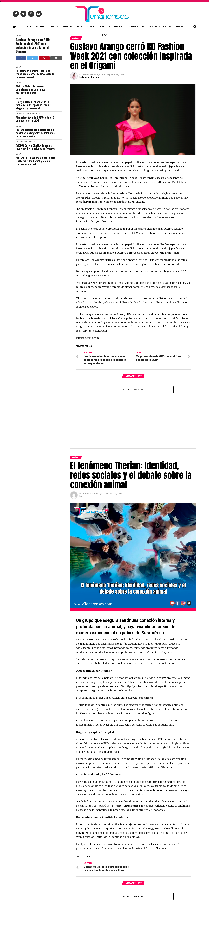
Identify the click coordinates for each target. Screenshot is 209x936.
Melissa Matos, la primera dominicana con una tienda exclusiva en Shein (30, 89)
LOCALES (19, 142)
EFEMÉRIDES (119, 26)
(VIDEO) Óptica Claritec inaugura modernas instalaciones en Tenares (35, 147)
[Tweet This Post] (32, 58)
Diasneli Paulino (90, 77)
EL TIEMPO (133, 26)
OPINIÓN (179, 26)
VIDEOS (32, 142)
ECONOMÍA (91, 26)
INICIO (29, 26)
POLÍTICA (167, 26)
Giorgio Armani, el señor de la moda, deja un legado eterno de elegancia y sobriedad (33, 105)
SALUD (79, 26)
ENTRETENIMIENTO (150, 26)
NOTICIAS (53, 26)
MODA (104, 34)
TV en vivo (40, 26)
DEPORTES (67, 26)
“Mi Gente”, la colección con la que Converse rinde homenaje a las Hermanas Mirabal (35, 161)
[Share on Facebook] (21, 58)
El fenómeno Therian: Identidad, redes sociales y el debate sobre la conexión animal (35, 74)
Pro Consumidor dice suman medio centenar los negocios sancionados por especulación (35, 133)
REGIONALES (35, 114)
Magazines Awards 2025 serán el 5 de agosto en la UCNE (35, 119)
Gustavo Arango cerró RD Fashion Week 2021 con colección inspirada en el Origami (33, 45)
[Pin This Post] (44, 58)
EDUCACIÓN (105, 26)
